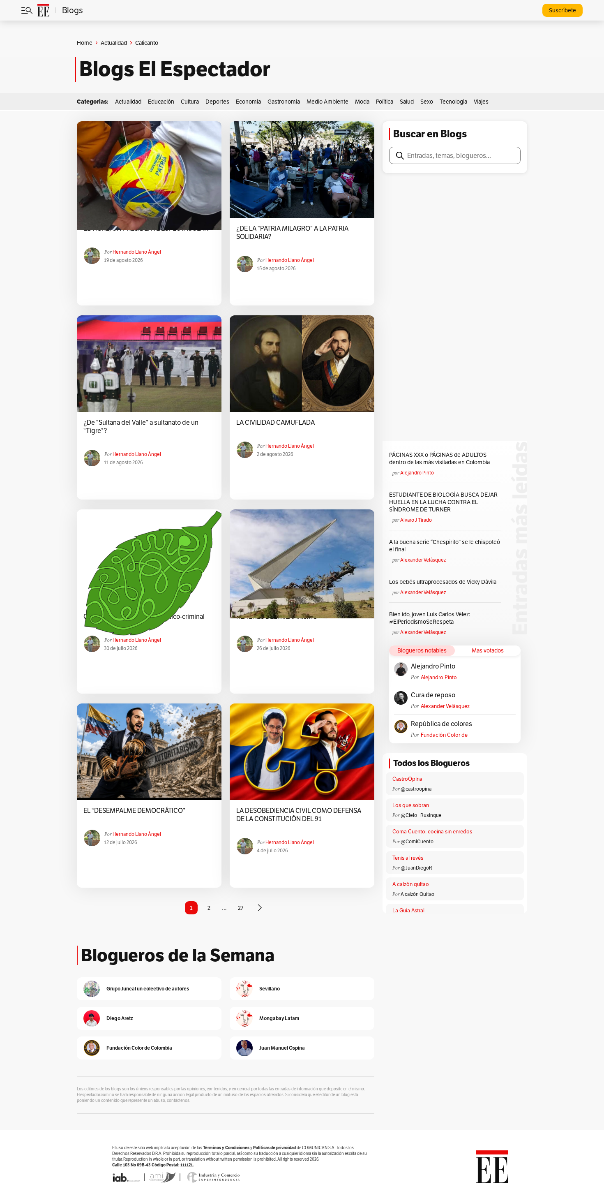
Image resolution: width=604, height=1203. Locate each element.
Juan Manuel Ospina (282, 1048)
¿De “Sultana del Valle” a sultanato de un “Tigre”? (140, 427)
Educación (161, 101)
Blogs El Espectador (174, 69)
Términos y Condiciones (226, 1147)
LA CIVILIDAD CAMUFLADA (275, 423)
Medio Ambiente (327, 101)
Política (384, 101)
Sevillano (269, 989)
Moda (362, 101)
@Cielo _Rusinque (421, 815)
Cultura (190, 101)
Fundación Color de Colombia (444, 734)
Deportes (217, 101)
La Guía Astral (408, 910)
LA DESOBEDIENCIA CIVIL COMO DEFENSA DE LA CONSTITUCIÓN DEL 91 (298, 815)
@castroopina (416, 789)
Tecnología (453, 101)
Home (84, 42)
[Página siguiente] (259, 907)
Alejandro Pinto (417, 473)
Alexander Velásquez (423, 560)
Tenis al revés (407, 857)
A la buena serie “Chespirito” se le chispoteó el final (444, 545)
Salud (407, 101)
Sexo (426, 101)
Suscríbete (562, 10)
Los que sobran (410, 805)
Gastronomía (283, 101)
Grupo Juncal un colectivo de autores (147, 989)
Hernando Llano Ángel (137, 252)
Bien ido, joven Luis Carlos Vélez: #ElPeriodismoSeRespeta (429, 618)
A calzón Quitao (417, 894)
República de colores (441, 724)
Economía (248, 101)
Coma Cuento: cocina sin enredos (432, 831)
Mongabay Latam (279, 1018)
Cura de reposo (433, 695)
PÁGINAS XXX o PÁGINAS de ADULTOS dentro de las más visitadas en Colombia (439, 458)
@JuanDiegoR (416, 868)
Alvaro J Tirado (416, 520)
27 (240, 908)
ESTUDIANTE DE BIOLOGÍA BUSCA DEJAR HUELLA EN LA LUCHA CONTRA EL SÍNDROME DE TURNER (443, 502)
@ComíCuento (417, 841)
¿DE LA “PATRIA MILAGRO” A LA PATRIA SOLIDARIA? (292, 232)
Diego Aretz (119, 1018)
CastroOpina (407, 778)
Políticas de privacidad (274, 1147)
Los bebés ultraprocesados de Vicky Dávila (444, 581)
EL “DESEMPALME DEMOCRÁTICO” (134, 811)
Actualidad (114, 42)
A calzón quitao (410, 884)
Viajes (481, 101)
